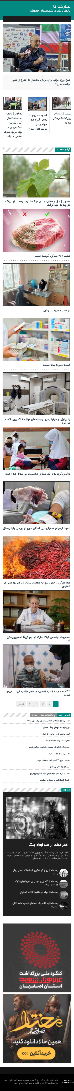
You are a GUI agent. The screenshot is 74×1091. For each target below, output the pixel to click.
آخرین (21, 704)
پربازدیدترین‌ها (48, 715)
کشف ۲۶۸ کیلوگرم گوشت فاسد (52, 256)
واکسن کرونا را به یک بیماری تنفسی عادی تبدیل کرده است (37, 474)
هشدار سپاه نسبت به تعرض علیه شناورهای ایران (50, 773)
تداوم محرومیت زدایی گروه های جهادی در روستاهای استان (38, 122)
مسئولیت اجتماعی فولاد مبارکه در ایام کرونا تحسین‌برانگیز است (38, 639)
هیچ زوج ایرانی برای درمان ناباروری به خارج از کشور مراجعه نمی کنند (41, 82)
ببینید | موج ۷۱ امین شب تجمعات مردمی (53, 760)
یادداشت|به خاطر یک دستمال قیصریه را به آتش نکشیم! (35, 905)
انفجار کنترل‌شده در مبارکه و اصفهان (55, 780)
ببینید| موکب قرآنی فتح (60, 767)
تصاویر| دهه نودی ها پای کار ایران (56, 734)
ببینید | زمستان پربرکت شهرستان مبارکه (61, 118)
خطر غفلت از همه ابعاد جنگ (58, 740)
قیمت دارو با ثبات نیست (56, 365)
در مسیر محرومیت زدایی (56, 310)
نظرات (34, 715)
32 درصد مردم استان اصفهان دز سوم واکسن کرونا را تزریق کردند (38, 693)
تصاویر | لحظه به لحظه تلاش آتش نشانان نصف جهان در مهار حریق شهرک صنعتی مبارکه (13, 125)
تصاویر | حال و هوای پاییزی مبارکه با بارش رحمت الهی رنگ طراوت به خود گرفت (37, 203)
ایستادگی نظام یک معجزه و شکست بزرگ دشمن (49, 747)
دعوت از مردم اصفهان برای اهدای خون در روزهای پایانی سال (36, 528)
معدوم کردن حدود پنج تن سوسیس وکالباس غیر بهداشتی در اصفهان (37, 585)
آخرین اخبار (64, 715)
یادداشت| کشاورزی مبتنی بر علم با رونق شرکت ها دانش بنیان (36, 883)
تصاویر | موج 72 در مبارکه (59, 753)
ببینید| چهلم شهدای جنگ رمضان (56, 727)
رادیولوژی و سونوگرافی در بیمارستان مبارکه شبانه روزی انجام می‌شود (37, 421)
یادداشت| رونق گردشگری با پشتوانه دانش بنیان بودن (35, 872)
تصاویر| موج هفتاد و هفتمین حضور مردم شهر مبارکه (48, 721)
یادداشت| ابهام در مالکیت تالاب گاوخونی (38, 892)
